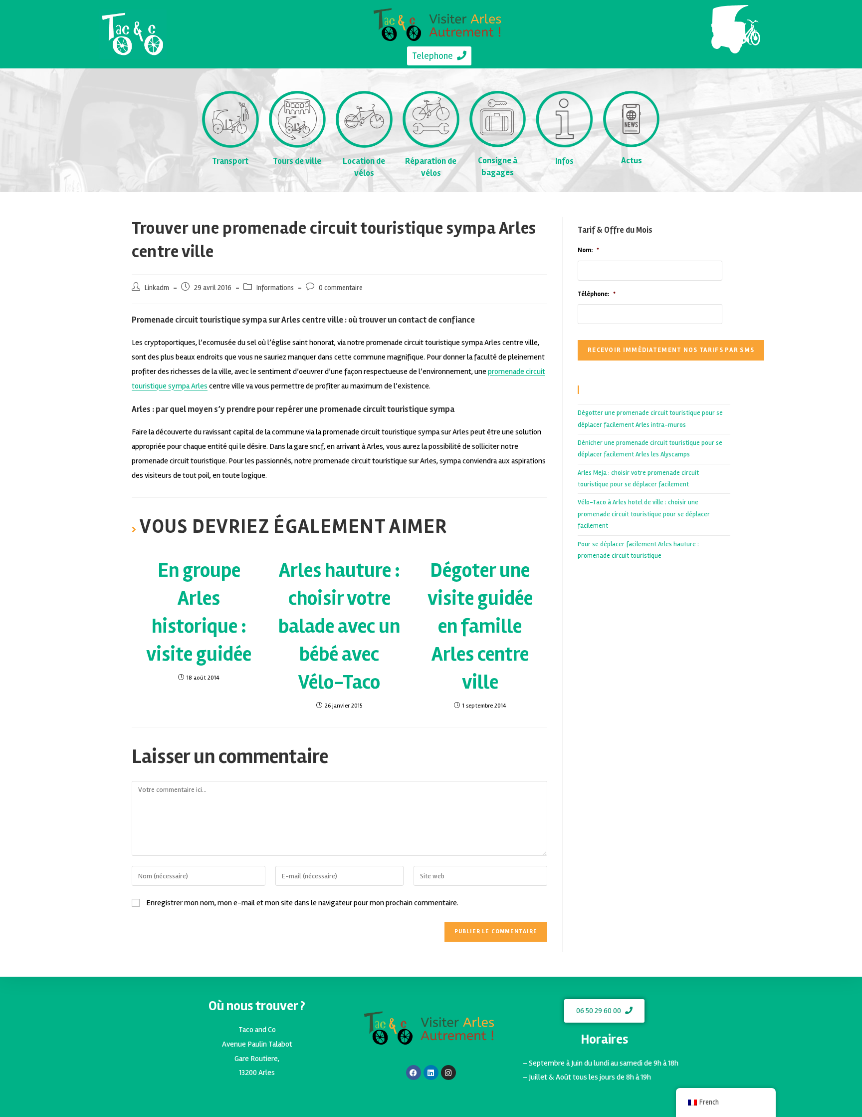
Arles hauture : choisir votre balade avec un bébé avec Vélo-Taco (339, 626)
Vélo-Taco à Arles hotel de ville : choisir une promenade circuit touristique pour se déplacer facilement (644, 514)
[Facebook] (413, 1072)
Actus (631, 160)
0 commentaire (341, 288)
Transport (230, 161)
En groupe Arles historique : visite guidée (198, 612)
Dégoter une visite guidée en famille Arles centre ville (480, 626)
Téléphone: (597, 294)
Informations (275, 288)
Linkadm (157, 288)
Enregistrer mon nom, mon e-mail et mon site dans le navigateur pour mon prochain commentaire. (302, 903)
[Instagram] (448, 1072)
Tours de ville (297, 161)
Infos (564, 161)
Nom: (588, 250)
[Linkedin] (431, 1072)
